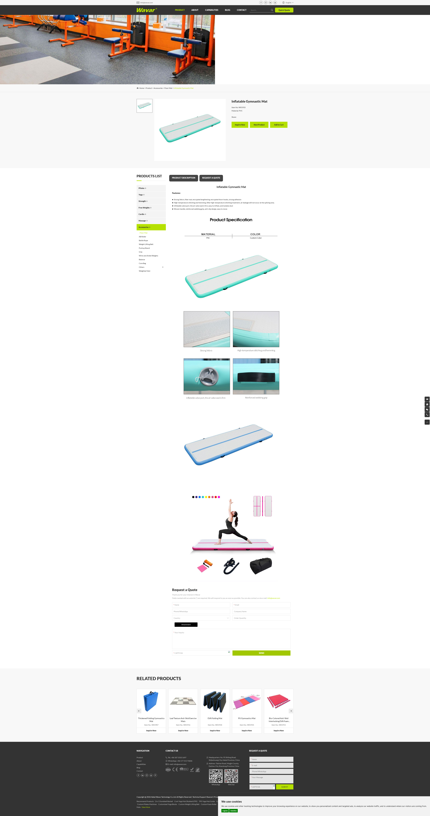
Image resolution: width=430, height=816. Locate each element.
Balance (142, 259)
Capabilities (211, 10)
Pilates (142, 188)
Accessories (158, 88)
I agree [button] (225, 811)
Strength (142, 201)
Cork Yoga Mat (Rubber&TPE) (186, 801)
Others (141, 267)
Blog (227, 10)
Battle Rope (143, 240)
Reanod (210, 797)
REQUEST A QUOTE (211, 178)
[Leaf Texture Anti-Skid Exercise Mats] (183, 701)
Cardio (142, 214)
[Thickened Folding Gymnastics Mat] (151, 701)
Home (141, 88)
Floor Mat (168, 88)
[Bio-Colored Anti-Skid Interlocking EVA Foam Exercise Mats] (278, 701)
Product (180, 10)
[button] (139, 711)
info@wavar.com (146, 2)
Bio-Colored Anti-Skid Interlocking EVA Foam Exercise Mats (279, 720)
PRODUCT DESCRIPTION (183, 178)
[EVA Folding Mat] (215, 701)
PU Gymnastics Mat (247, 718)
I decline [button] (233, 811)
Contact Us (172, 751)
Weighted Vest (144, 271)
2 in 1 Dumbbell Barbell (164, 801)
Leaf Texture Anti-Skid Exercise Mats (183, 719)
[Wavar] (147, 10)
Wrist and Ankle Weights (148, 256)
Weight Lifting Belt (146, 244)
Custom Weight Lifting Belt (189, 804)
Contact (241, 10)
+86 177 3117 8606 (184, 761)
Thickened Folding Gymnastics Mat (151, 719)
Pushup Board (144, 248)
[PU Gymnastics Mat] (246, 701)
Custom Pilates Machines (147, 804)
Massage (142, 221)
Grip (140, 252)
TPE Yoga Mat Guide (207, 801)
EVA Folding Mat (215, 718)
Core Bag (142, 263)
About (194, 10)
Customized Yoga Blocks (167, 804)
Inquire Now (151, 730)
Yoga (141, 195)
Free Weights (144, 208)
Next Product (259, 125)
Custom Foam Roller (209, 804)
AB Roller (142, 236)
